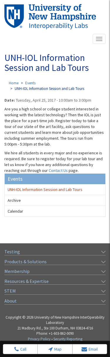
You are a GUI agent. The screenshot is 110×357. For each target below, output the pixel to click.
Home (13, 83)
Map (58, 349)
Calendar (15, 211)
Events (30, 83)
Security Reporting (67, 338)
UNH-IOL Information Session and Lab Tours (45, 189)
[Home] (50, 16)
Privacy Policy (39, 338)
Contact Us (58, 170)
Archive (14, 200)
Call (23, 349)
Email (93, 349)
